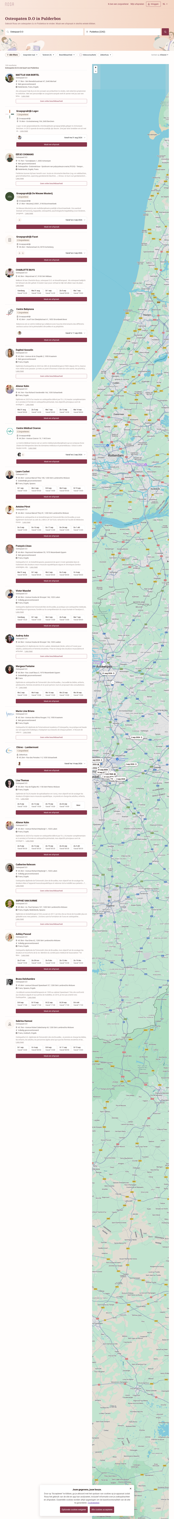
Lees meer (25, 96)
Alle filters (13, 55)
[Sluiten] (130, 1488)
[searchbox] (44, 31)
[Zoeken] (165, 31)
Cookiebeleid (93, 1503)
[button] (94, 768)
